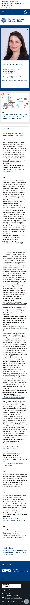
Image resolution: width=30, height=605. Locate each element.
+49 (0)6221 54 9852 (15, 77)
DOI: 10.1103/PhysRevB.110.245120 (12, 207)
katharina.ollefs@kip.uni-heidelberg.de (15, 81)
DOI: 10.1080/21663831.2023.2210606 (13, 304)
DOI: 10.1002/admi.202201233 (11, 486)
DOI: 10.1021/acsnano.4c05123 (11, 243)
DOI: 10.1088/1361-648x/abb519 (12, 537)
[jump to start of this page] (26, 601)
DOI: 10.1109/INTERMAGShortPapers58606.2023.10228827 (14, 463)
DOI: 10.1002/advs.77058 (9, 171)
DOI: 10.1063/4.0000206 (9, 449)
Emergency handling (11, 595)
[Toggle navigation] (3, 12)
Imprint (7, 598)
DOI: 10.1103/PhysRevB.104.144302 (12, 520)
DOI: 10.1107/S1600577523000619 (12, 398)
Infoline (7, 593)
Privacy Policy (18, 598)
